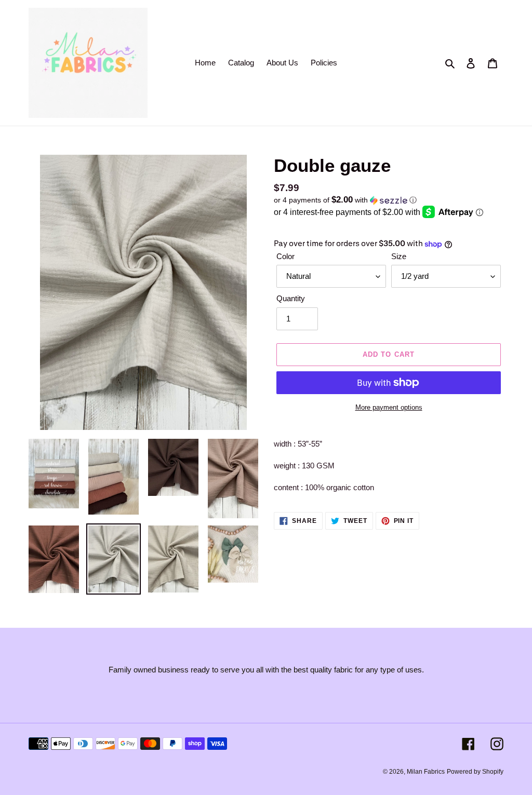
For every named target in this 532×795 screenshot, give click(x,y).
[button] (345, 200)
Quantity (290, 298)
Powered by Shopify (475, 771)
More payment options (388, 407)
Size (398, 256)
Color (285, 256)
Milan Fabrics (426, 771)
